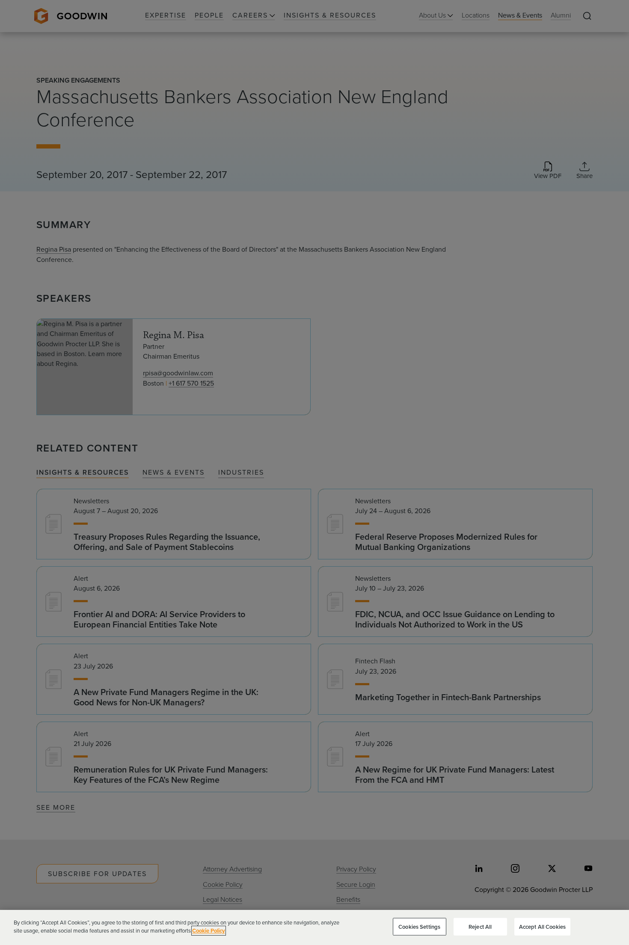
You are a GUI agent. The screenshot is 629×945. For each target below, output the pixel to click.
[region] (314, 927)
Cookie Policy (208, 931)
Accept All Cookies (542, 927)
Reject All (480, 927)
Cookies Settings (419, 927)
